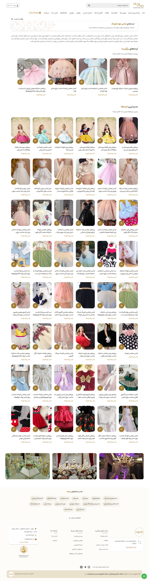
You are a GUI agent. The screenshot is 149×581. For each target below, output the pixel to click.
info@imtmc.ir (29, 539)
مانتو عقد (76, 498)
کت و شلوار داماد (35, 504)
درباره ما (46, 13)
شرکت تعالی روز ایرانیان (116, 574)
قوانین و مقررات (77, 540)
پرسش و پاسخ (78, 536)
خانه (143, 13)
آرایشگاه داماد (68, 509)
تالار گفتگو (63, 13)
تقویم (78, 13)
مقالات (107, 13)
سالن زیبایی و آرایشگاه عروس (92, 504)
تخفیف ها (114, 13)
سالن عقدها (104, 536)
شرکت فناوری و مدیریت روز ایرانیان (97, 574)
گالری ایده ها (98, 13)
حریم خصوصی (78, 545)
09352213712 (131, 547)
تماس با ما (54, 13)
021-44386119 (30, 535)
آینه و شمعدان (65, 498)
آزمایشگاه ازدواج (51, 498)
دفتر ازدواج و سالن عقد (110, 498)
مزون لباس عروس (61, 504)
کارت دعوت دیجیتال (102, 545)
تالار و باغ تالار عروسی (37, 498)
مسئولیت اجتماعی (77, 549)
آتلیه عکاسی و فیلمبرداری (111, 504)
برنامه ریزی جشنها (134, 13)
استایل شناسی (87, 13)
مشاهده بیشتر (76, 518)
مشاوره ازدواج (96, 498)
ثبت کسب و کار (103, 549)
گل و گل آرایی (80, 509)
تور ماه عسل (47, 504)
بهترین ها (123, 13)
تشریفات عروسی (74, 504)
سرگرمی (71, 13)
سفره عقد (85, 498)
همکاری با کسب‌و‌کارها (75, 553)
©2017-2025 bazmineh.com (24, 574)
